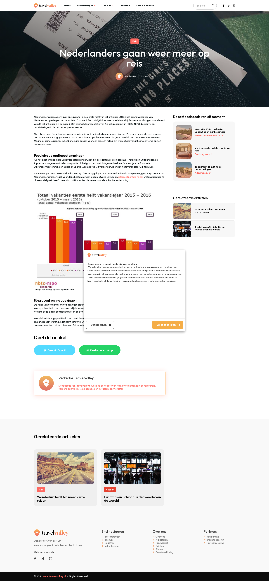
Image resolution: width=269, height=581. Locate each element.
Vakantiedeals (112, 546)
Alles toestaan (166, 324)
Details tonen (99, 324)
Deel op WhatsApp (101, 350)
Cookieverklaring (164, 552)
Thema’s (106, 5)
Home (67, 5)
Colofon (160, 546)
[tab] (67, 5)
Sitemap (160, 549)
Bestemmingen (85, 5)
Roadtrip (125, 5)
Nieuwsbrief (162, 542)
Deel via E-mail (57, 350)
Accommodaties (145, 5)
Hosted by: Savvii (215, 542)
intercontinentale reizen (130, 176)
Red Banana (212, 536)
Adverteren (162, 539)
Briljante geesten (215, 539)
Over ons (160, 536)
